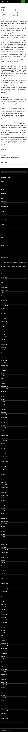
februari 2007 (4, 484)
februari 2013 (4, 336)
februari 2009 (4, 430)
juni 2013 (3, 331)
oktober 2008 (4, 438)
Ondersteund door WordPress (6, 730)
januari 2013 (3, 339)
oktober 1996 (4, 721)
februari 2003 (4, 606)
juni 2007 (3, 477)
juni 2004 (3, 565)
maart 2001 (3, 666)
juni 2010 (3, 399)
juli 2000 (3, 687)
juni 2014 (3, 313)
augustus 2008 (4, 440)
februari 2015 (4, 300)
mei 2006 (3, 505)
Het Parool (3, 219)
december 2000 (4, 674)
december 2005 (4, 518)
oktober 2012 (4, 347)
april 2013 (3, 334)
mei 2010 (3, 401)
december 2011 (4, 365)
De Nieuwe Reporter (5, 209)
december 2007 (4, 461)
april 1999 (3, 705)
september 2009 (4, 420)
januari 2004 (3, 578)
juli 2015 (3, 292)
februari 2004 (4, 575)
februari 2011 (4, 381)
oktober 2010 (4, 391)
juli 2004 (3, 562)
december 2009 (4, 412)
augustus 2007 (4, 471)
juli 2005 (3, 531)
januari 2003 (3, 609)
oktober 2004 (4, 555)
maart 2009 (3, 427)
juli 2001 (3, 656)
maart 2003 (3, 604)
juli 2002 (3, 625)
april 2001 (3, 664)
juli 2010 (3, 396)
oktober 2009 (4, 417)
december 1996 (4, 718)
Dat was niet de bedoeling (6, 254)
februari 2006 (4, 513)
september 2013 (4, 326)
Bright (2, 198)
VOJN (2, 237)
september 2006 (4, 495)
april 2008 (3, 451)
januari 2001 (3, 671)
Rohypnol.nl (4, 2)
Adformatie (3, 193)
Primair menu (26, 1)
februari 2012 (4, 360)
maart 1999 (3, 708)
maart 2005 (3, 542)
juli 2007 (3, 474)
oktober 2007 (4, 466)
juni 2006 (3, 503)
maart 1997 (3, 713)
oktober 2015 (4, 287)
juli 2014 (3, 310)
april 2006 (3, 508)
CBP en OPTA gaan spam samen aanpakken (10, 161)
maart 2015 (3, 297)
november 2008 (4, 435)
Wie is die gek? (4, 183)
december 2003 (4, 580)
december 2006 (4, 487)
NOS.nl (2, 224)
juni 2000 (3, 690)
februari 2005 (4, 544)
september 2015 (4, 290)
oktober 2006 (4, 492)
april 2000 (3, 695)
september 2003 (4, 588)
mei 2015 (3, 295)
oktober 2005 (4, 523)
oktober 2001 (4, 648)
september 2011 (4, 368)
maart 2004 (3, 573)
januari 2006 (3, 516)
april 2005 (3, 539)
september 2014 (4, 308)
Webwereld (3, 7)
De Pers (2, 211)
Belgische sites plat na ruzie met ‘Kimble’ (10, 156)
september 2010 (4, 394)
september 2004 (4, 557)
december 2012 (4, 342)
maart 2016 (3, 282)
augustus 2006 (4, 497)
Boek (2, 196)
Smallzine (3, 229)
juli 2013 (3, 329)
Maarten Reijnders (13, 17)
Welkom (2, 242)
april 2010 (3, 404)
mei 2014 (3, 316)
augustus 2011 (4, 370)
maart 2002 (3, 635)
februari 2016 (4, 285)
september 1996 (4, 723)
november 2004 (4, 552)
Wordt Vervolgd (4, 245)
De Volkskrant (4, 214)
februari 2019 (4, 277)
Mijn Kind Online (4, 221)
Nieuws (3, 149)
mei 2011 (3, 375)
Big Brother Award (18, 122)
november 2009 (4, 414)
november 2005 (4, 521)
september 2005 (4, 526)
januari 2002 (3, 640)
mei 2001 (3, 661)
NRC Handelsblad (5, 227)
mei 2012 (3, 352)
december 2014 (4, 305)
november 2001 (4, 645)
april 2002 (3, 632)
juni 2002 (3, 627)
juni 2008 (3, 445)
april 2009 (3, 425)
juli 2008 (3, 443)
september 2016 (4, 279)
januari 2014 (3, 318)
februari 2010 (4, 407)
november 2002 (4, 614)
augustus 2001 (4, 653)
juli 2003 (3, 593)
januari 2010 (3, 409)
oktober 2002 (4, 617)
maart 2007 (3, 482)
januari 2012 (3, 362)
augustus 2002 (4, 622)
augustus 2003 (4, 591)
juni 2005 (3, 534)
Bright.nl (3, 203)
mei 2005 (3, 536)
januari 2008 (3, 458)
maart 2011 (3, 378)
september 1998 (4, 710)
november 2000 (4, 677)
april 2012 (3, 355)
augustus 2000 (4, 684)
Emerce (2, 216)
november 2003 (4, 583)
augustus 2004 (4, 560)
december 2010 (4, 386)
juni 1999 (3, 703)
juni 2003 (3, 596)
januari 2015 (3, 303)
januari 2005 (3, 547)
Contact (2, 181)
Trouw (2, 232)
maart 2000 (3, 697)
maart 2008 (3, 453)
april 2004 (3, 570)
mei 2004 (3, 568)
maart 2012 (3, 357)
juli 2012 (3, 349)
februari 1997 (4, 715)
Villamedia (3, 234)
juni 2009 (3, 422)
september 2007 (4, 469)
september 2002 (4, 619)
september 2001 (4, 651)
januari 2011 (3, 383)
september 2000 (4, 682)
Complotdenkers (4, 257)
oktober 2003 (4, 586)
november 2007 (4, 464)
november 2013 (4, 321)
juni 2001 (3, 658)
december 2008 (4, 433)
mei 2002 (3, 630)
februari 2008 (4, 456)
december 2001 (4, 643)
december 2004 (4, 549)
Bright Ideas (3, 201)
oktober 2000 (4, 679)
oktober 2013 (4, 323)
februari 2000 (4, 700)
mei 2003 (3, 599)
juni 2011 (3, 373)
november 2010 (4, 388)
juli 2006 (3, 500)
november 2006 (4, 490)
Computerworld (4, 206)
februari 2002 (4, 638)
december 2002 (4, 612)
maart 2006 (3, 510)
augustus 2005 (4, 529)
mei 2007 (3, 479)
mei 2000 (3, 692)
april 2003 (3, 601)
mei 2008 (3, 448)
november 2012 (4, 344)
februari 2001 (4, 669)
